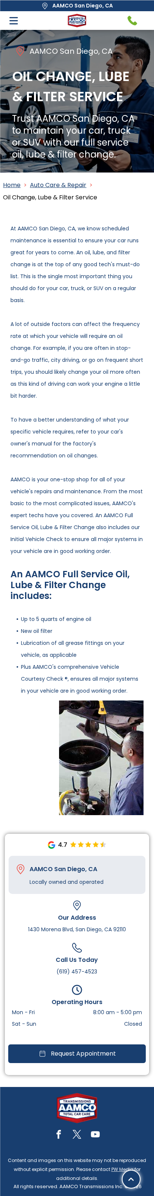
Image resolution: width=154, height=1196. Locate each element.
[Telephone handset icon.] (132, 20)
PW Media (122, 1169)
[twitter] (77, 1135)
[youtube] (95, 1135)
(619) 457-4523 (76, 971)
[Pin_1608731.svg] (20, 869)
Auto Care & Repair (58, 185)
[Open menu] (13, 20)
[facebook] (58, 1135)
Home (12, 185)
